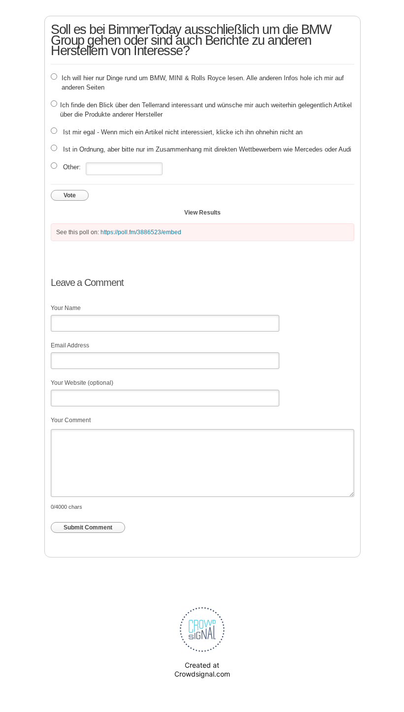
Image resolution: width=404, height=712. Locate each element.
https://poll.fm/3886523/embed (141, 232)
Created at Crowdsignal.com (202, 669)
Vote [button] (70, 195)
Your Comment (71, 420)
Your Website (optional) (82, 382)
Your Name (66, 308)
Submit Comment (88, 527)
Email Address (70, 345)
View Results (202, 212)
